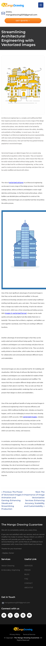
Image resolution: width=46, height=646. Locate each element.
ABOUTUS (28, 587)
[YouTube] (29, 615)
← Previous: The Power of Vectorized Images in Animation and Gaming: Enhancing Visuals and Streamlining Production (12, 500)
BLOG (26, 574)
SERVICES (28, 566)
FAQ (26, 579)
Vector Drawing (7, 566)
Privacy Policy (15, 634)
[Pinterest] (23, 615)
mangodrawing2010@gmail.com (21, 15)
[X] (10, 615)
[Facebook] (3, 615)
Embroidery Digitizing (10, 570)
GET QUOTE (22, 21)
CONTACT (28, 583)
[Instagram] (16, 615)
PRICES (27, 570)
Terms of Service (29, 634)
